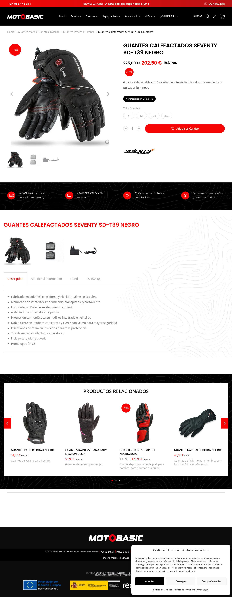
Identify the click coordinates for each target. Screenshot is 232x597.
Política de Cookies (162, 589)
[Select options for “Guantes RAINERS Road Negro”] (54, 440)
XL (30, 440)
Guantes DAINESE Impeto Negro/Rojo (137, 452)
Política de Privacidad (184, 589)
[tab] (15, 278)
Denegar (181, 581)
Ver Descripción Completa (139, 98)
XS (70, 440)
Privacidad (122, 551)
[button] (112, 480)
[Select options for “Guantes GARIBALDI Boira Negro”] (217, 440)
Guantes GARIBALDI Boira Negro (197, 450)
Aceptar (149, 581)
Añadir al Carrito (187, 129)
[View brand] (139, 159)
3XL (166, 116)
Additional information (46, 279)
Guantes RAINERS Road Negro (32, 450)
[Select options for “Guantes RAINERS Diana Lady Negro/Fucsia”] (108, 440)
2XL (154, 116)
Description (15, 279)
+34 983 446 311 (20, 3)
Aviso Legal (202, 589)
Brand (74, 279)
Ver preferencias (212, 581)
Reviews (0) (93, 279)
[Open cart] (222, 16)
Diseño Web (109, 557)
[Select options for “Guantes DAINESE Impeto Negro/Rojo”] (163, 440)
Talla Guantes (131, 108)
